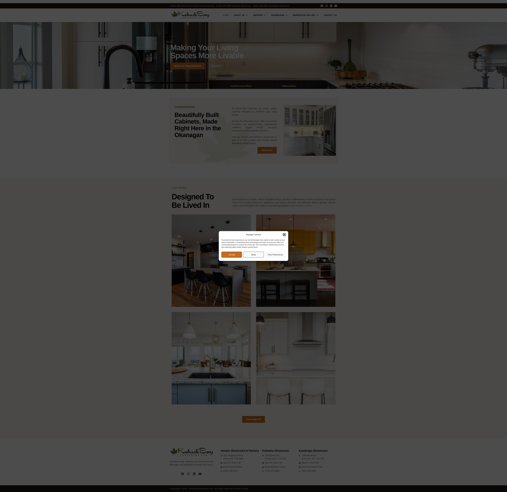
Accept (232, 255)
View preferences (275, 255)
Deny (253, 255)
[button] (284, 234)
